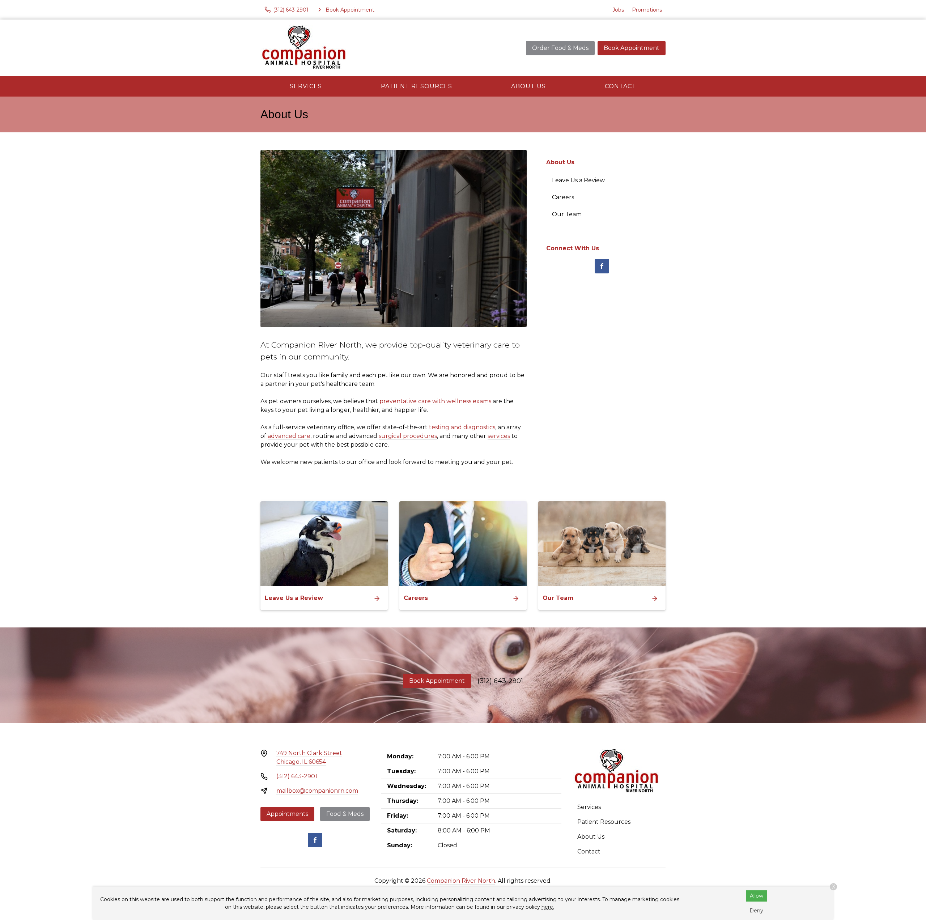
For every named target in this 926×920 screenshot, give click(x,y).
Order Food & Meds (560, 47)
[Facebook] (602, 266)
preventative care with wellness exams (435, 401)
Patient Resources (416, 86)
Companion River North (461, 880)
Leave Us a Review (578, 180)
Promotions (647, 10)
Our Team (567, 214)
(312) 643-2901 (500, 681)
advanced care (289, 436)
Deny (756, 910)
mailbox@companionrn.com (317, 790)
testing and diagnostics (462, 427)
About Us (528, 86)
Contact (620, 86)
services (499, 436)
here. (547, 907)
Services (306, 86)
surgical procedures (408, 436)
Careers (563, 197)
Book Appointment (631, 47)
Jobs (618, 10)
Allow (756, 896)
